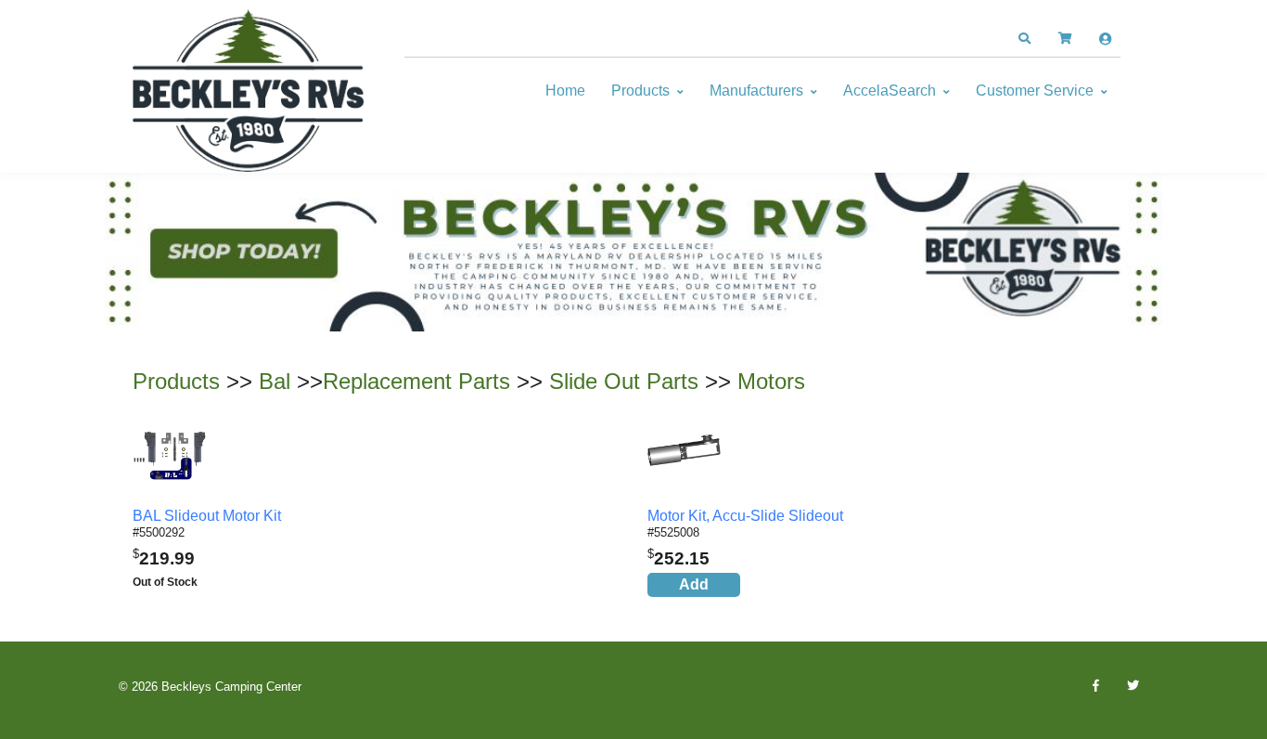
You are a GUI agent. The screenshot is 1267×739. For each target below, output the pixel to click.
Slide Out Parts (623, 381)
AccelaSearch (889, 90)
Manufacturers (756, 90)
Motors (771, 381)
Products (640, 90)
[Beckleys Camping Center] (249, 91)
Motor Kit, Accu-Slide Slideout (745, 516)
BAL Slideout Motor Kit (207, 516)
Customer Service (1035, 90)
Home (565, 90)
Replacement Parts (416, 381)
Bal (274, 381)
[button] (1024, 39)
